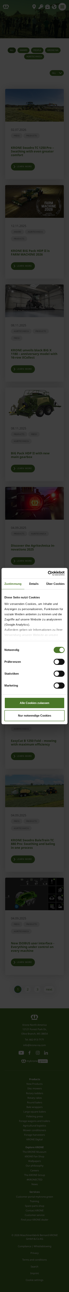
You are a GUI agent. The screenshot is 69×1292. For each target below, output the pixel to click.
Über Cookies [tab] (55, 583)
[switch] (59, 662)
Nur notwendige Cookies (34, 715)
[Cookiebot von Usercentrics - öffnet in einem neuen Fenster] (49, 573)
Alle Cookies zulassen (34, 703)
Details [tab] (34, 583)
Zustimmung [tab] (12, 583)
